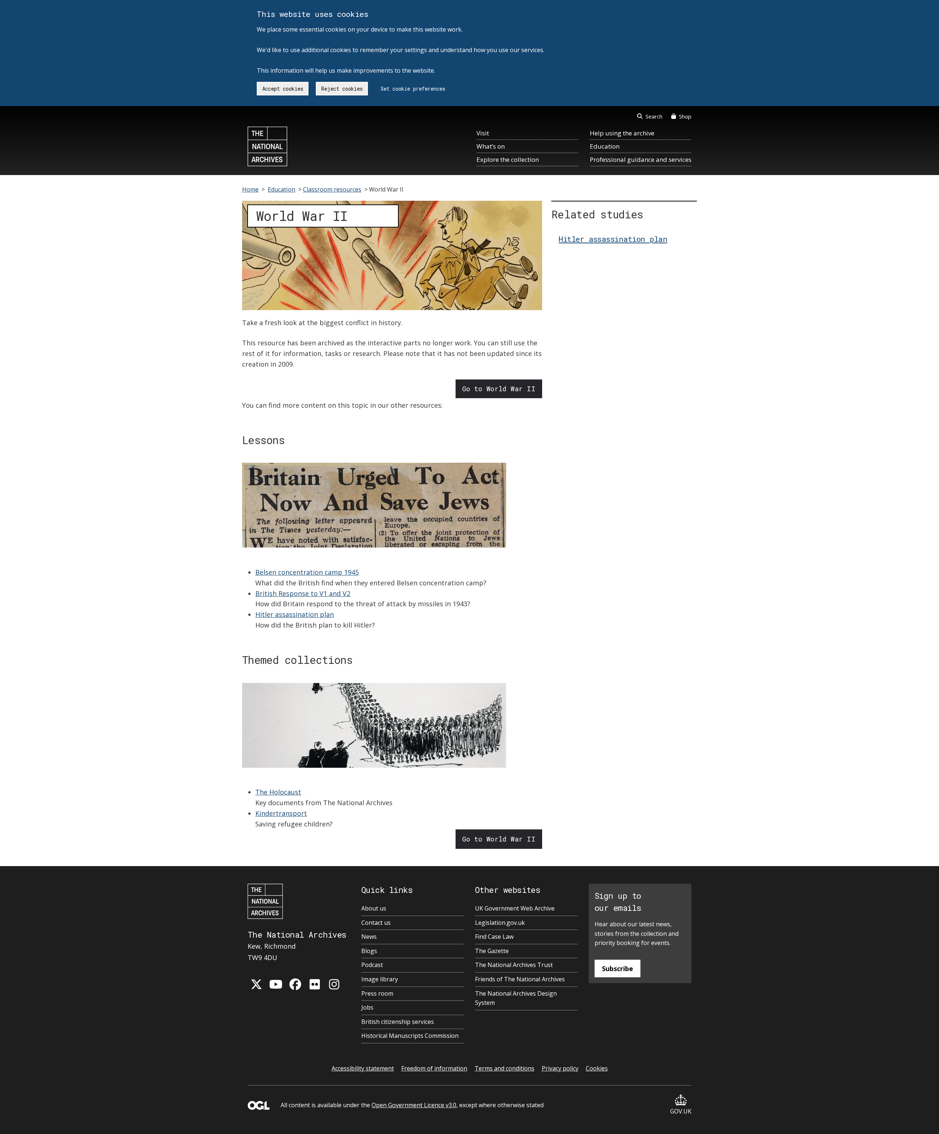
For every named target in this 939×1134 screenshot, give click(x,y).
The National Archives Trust (514, 965)
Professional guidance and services (640, 159)
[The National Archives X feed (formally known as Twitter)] (256, 984)
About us (373, 908)
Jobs (367, 1007)
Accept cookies (282, 88)
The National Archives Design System (516, 998)
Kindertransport (281, 813)
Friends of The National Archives (520, 979)
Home (250, 189)
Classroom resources (332, 189)
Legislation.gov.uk (500, 923)
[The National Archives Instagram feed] (334, 984)
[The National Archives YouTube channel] (276, 984)
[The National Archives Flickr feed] (315, 984)
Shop (685, 116)
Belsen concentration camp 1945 (307, 572)
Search (654, 116)
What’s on (490, 146)
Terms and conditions (504, 1068)
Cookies (597, 1068)
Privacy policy (560, 1068)
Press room (377, 993)
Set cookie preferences (413, 88)
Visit (482, 133)
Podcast (372, 965)
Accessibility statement (363, 1068)
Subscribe (617, 968)
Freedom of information (434, 1068)
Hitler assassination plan (294, 614)
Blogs (369, 951)
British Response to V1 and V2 (302, 593)
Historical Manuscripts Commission (409, 1036)
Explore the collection (507, 159)
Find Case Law (494, 937)
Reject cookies (342, 88)
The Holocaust (278, 792)
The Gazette (492, 951)
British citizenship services (397, 1022)
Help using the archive (622, 133)
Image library (379, 979)
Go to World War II (499, 388)
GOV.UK (680, 1111)
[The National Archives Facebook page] (295, 984)
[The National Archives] (267, 146)
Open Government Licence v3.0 (414, 1105)
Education (605, 146)
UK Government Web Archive (515, 908)
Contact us (376, 923)
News (369, 937)
